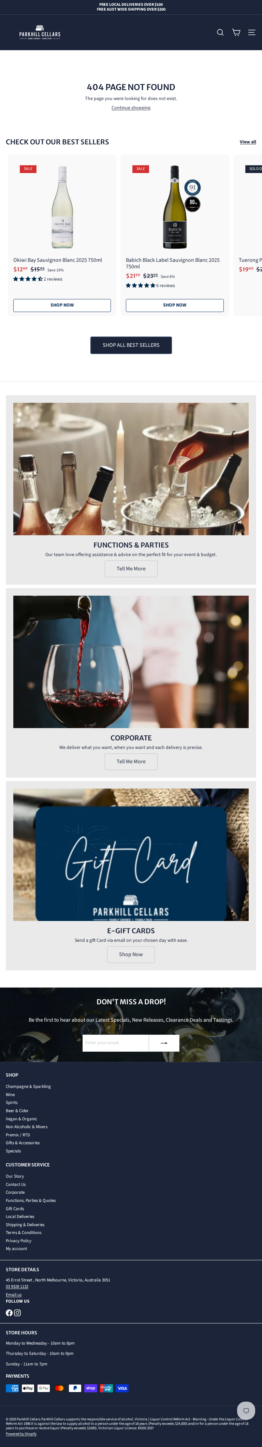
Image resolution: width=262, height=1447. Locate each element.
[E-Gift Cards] (131, 855)
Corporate (15, 1192)
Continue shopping (131, 107)
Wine (10, 1095)
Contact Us (16, 1184)
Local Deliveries (20, 1217)
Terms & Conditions (23, 1233)
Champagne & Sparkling (28, 1086)
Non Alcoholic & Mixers (26, 1127)
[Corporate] (131, 662)
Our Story (15, 1176)
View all (248, 142)
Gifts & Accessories (23, 1143)
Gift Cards (15, 1209)
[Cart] (236, 32)
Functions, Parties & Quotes (31, 1200)
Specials (13, 1151)
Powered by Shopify (21, 1433)
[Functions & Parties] (131, 469)
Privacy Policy (18, 1241)
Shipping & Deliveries (25, 1225)
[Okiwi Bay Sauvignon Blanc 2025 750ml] (62, 221)
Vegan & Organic (21, 1119)
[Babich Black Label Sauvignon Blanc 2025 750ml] (175, 224)
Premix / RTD (18, 1135)
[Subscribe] (164, 1043)
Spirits (11, 1103)
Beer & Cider (17, 1111)
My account (16, 1249)
